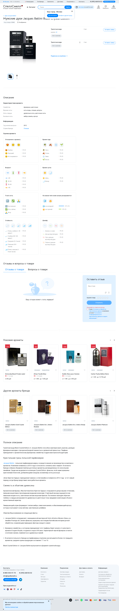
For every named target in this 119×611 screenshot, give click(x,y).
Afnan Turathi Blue (40, 374)
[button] (5, 76)
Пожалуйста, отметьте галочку (95, 307)
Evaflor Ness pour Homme (70, 374)
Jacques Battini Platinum (99, 425)
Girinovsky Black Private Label (15, 374)
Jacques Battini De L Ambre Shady (73, 425)
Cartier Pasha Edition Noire (100, 374)
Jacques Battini (8, 463)
